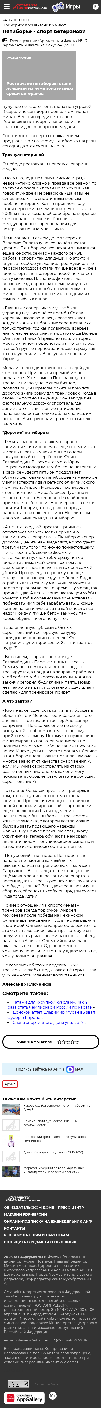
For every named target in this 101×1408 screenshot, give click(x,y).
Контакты (14, 1228)
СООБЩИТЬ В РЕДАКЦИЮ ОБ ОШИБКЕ (40, 1242)
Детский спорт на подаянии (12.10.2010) (53, 1152)
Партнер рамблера (46, 1384)
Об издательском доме (29, 1207)
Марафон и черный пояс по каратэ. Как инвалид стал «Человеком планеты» (54, 1170)
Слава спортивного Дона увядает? (48, 1022)
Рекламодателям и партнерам (36, 1235)
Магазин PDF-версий (25, 1214)
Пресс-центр (71, 1207)
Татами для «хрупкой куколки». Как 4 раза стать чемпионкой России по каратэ (49, 1005)
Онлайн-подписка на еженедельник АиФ (48, 1221)
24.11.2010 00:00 (15, 20)
